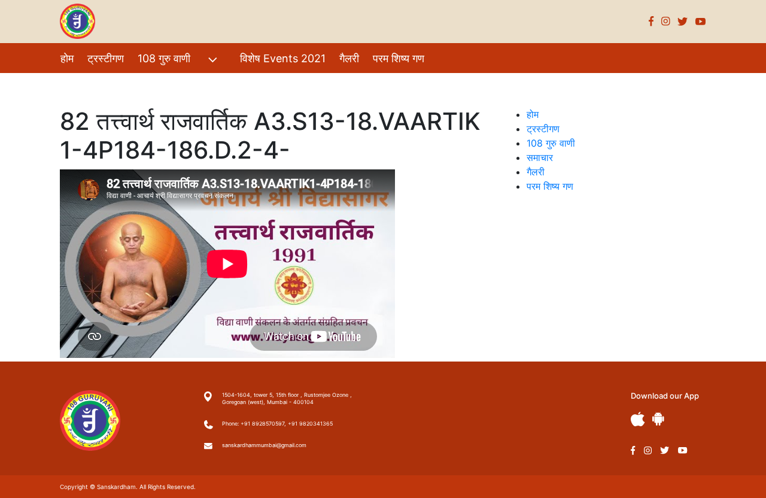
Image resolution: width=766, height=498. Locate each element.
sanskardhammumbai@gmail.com (264, 445)
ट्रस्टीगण (105, 58)
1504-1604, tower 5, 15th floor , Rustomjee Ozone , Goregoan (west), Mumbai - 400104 (287, 398)
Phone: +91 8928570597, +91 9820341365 (277, 423)
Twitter (682, 21)
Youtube (700, 21)
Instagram (665, 21)
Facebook (651, 21)
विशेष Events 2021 (283, 58)
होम (67, 58)
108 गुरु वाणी (164, 58)
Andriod (658, 419)
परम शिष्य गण (398, 58)
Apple (638, 419)
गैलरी (349, 58)
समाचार (540, 157)
